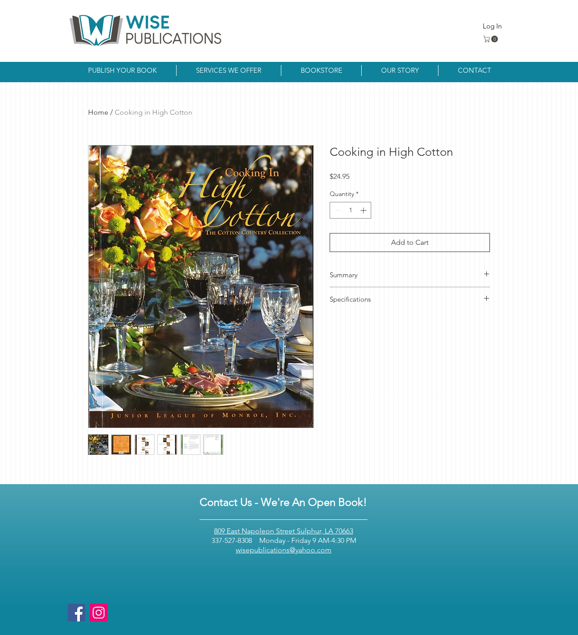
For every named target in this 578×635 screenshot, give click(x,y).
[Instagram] (98, 612)
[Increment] (364, 210)
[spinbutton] (350, 210)
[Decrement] (336, 210)
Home (98, 112)
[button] (491, 39)
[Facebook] (76, 612)
